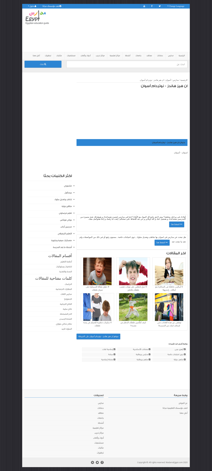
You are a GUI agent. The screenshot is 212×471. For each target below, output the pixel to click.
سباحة (110, 354)
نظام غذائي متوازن (64, 324)
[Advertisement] (123, 30)
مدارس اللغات (66, 294)
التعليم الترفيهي (65, 233)
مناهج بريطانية (142, 359)
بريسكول (68, 192)
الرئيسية (182, 55)
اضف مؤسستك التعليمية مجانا (175, 408)
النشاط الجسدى (65, 319)
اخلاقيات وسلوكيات (64, 266)
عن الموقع (183, 403)
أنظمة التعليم (66, 261)
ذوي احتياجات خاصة (175, 354)
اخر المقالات (176, 253)
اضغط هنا (175, 224)
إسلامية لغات (107, 349)
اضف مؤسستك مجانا (51, 6)
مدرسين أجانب (66, 226)
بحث (42, 64)
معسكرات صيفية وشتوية (61, 240)
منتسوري (68, 185)
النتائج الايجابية (66, 304)
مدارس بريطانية (142, 354)
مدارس (176, 80)
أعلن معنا (36, 55)
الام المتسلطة (66, 314)
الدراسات (68, 284)
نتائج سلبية (67, 309)
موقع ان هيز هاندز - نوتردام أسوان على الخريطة (98, 336)
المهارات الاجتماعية (64, 289)
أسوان (168, 80)
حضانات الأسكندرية (140, 349)
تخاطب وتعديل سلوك (63, 199)
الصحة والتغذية (65, 271)
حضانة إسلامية (107, 359)
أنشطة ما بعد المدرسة (62, 247)
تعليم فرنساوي (65, 213)
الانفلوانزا (68, 299)
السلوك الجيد (66, 329)
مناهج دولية (178, 359)
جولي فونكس (66, 220)
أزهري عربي (179, 349)
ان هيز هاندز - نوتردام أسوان (164, 86)
